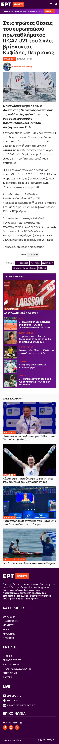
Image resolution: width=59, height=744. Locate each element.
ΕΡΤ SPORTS (14, 695)
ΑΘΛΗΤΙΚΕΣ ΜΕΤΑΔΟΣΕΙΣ (21, 705)
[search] (56, 4)
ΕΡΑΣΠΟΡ (21, 11)
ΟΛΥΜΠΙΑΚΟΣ (11, 309)
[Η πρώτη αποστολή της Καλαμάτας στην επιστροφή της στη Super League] (10, 337)
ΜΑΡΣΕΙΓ (23, 361)
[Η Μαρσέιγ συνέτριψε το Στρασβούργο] (10, 366)
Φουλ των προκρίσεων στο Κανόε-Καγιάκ (29, 563)
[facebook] (5, 727)
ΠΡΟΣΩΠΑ (8, 638)
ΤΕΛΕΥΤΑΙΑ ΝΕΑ (14, 276)
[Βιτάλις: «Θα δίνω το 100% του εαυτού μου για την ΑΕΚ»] (10, 352)
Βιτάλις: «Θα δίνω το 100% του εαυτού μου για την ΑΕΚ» (36, 352)
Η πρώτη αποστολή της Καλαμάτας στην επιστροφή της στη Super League (35, 339)
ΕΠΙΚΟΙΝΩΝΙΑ (10, 673)
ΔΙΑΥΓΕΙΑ (7, 677)
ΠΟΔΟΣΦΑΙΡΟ (10, 621)
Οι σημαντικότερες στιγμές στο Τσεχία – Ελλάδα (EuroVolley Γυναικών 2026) (34, 324)
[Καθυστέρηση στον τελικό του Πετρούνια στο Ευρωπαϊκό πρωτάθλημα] (29, 502)
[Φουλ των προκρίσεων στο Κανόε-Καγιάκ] (29, 545)
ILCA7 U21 (33, 254)
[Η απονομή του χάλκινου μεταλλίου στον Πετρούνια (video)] (29, 418)
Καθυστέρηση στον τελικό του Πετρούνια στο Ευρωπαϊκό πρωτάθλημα (29, 522)
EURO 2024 (9, 616)
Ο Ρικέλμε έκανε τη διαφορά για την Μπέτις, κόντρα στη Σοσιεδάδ (35, 381)
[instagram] (11, 727)
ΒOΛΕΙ (21, 318)
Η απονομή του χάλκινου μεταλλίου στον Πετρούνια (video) (29, 438)
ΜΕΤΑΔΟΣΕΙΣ (36, 11)
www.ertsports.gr (13, 740)
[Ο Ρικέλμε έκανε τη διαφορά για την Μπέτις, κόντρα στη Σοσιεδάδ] (10, 380)
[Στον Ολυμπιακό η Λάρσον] (29, 295)
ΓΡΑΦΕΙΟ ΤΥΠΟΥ (12, 660)
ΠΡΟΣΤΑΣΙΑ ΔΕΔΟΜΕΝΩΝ (17, 668)
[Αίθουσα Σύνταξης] (7, 66)
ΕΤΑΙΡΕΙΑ (7, 656)
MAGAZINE (9, 633)
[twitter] (17, 727)
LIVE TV (9, 11)
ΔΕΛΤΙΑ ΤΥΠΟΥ (11, 664)
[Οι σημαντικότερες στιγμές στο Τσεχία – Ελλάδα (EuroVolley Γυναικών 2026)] (10, 323)
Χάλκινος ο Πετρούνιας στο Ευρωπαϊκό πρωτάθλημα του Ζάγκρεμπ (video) (28, 480)
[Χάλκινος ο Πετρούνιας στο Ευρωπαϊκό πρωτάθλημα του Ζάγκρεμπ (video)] (29, 460)
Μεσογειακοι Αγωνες (14, 559)
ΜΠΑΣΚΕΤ (8, 625)
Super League (26, 333)
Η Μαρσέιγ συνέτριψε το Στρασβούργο (33, 366)
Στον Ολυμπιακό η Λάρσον (21, 312)
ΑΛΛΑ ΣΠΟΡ (9, 58)
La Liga (22, 375)
